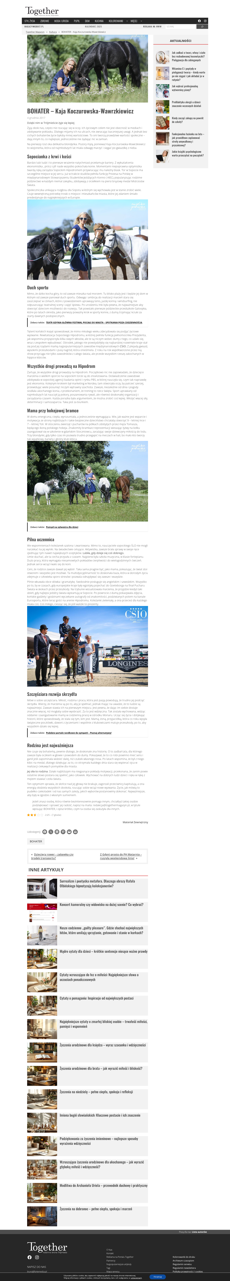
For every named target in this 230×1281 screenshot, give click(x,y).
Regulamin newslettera (184, 1268)
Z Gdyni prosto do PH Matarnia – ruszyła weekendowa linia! (121, 856)
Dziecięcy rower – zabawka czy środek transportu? (52, 856)
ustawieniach (136, 1278)
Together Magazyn (35, 31)
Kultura (53, 31)
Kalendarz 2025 (93, 26)
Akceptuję (157, 1277)
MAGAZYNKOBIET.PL (34, 26)
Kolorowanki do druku (184, 1256)
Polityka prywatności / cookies (188, 1271)
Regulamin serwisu (182, 1264)
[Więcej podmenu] (141, 21)
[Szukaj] (202, 26)
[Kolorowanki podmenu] (127, 21)
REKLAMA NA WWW (152, 26)
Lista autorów (199, 1231)
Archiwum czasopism (183, 1260)
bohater (36, 841)
